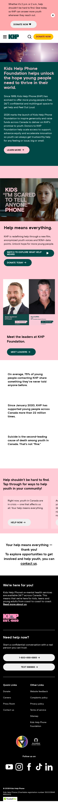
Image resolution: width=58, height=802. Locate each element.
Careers (7, 697)
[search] (29, 37)
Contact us (8, 710)
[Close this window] (53, 15)
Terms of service (38, 710)
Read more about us (15, 604)
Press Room (9, 703)
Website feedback (39, 691)
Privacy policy (37, 703)
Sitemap (34, 716)
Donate (6, 691)
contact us (29, 563)
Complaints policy (38, 697)
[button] (43, 37)
